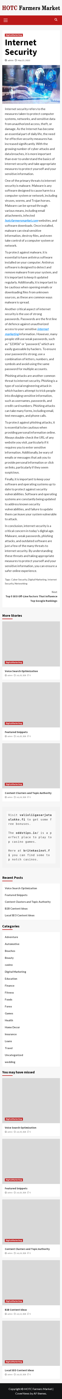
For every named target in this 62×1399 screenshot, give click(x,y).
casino (9, 964)
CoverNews (22, 1393)
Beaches (10, 950)
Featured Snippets (16, 732)
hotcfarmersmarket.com (21, 220)
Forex (8, 1006)
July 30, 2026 (21, 675)
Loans (8, 1041)
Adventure (11, 937)
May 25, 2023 (24, 60)
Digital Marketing (14, 35)
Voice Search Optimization (21, 671)
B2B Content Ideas (16, 908)
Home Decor (12, 1027)
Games (9, 1013)
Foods (8, 999)
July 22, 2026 (21, 1314)
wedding (10, 1061)
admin (11, 60)
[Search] (56, 20)
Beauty (9, 957)
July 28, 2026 (21, 736)
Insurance (11, 1034)
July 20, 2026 (21, 1374)
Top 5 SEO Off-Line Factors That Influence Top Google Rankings (31, 596)
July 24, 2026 (21, 797)
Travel (9, 1048)
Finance (9, 985)
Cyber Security (19, 579)
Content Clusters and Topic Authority (28, 793)
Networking (21, 583)
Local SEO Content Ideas (19, 915)
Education (11, 978)
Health (9, 1020)
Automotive (12, 943)
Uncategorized (14, 1055)
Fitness (9, 992)
